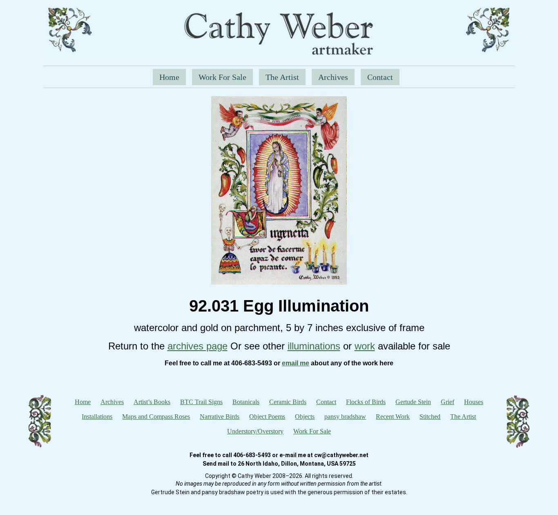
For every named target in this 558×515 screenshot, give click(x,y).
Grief (447, 401)
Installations (97, 416)
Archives (333, 77)
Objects (305, 416)
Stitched (430, 416)
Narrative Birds (219, 416)
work (365, 345)
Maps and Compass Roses (156, 416)
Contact (380, 77)
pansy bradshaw (345, 416)
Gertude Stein (413, 401)
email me (295, 363)
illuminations (314, 345)
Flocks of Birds (366, 401)
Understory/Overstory (255, 431)
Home (169, 77)
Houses (473, 401)
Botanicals (245, 401)
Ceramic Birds (287, 401)
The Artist (282, 77)
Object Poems (267, 416)
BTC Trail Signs (201, 401)
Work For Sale (222, 77)
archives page (197, 345)
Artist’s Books (152, 401)
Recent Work (393, 416)
